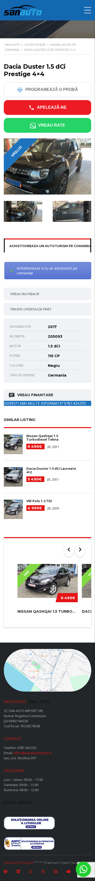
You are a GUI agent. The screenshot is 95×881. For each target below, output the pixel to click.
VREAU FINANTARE (35, 395)
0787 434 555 (26, 747)
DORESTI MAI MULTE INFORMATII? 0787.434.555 (45, 403)
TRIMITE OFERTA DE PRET (30, 309)
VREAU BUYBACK (24, 294)
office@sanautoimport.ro (32, 753)
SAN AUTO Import (18, 863)
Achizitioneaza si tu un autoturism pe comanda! (47, 270)
